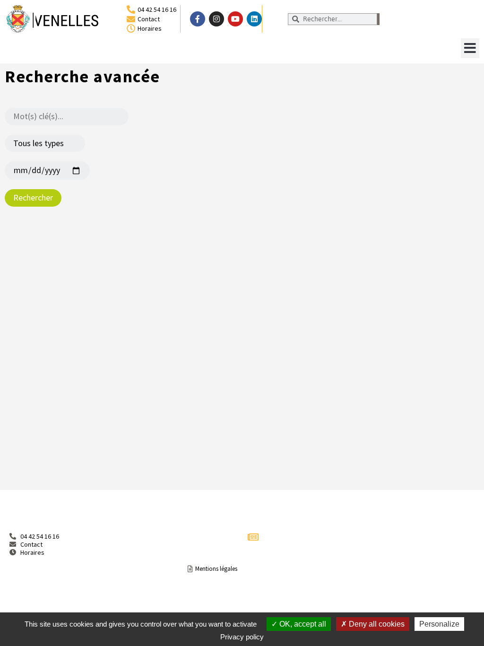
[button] (470, 48)
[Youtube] (235, 18)
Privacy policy (242, 637)
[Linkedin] (254, 18)
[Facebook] (197, 18)
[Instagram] (216, 18)
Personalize (439, 624)
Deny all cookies (376, 624)
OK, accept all (301, 624)
